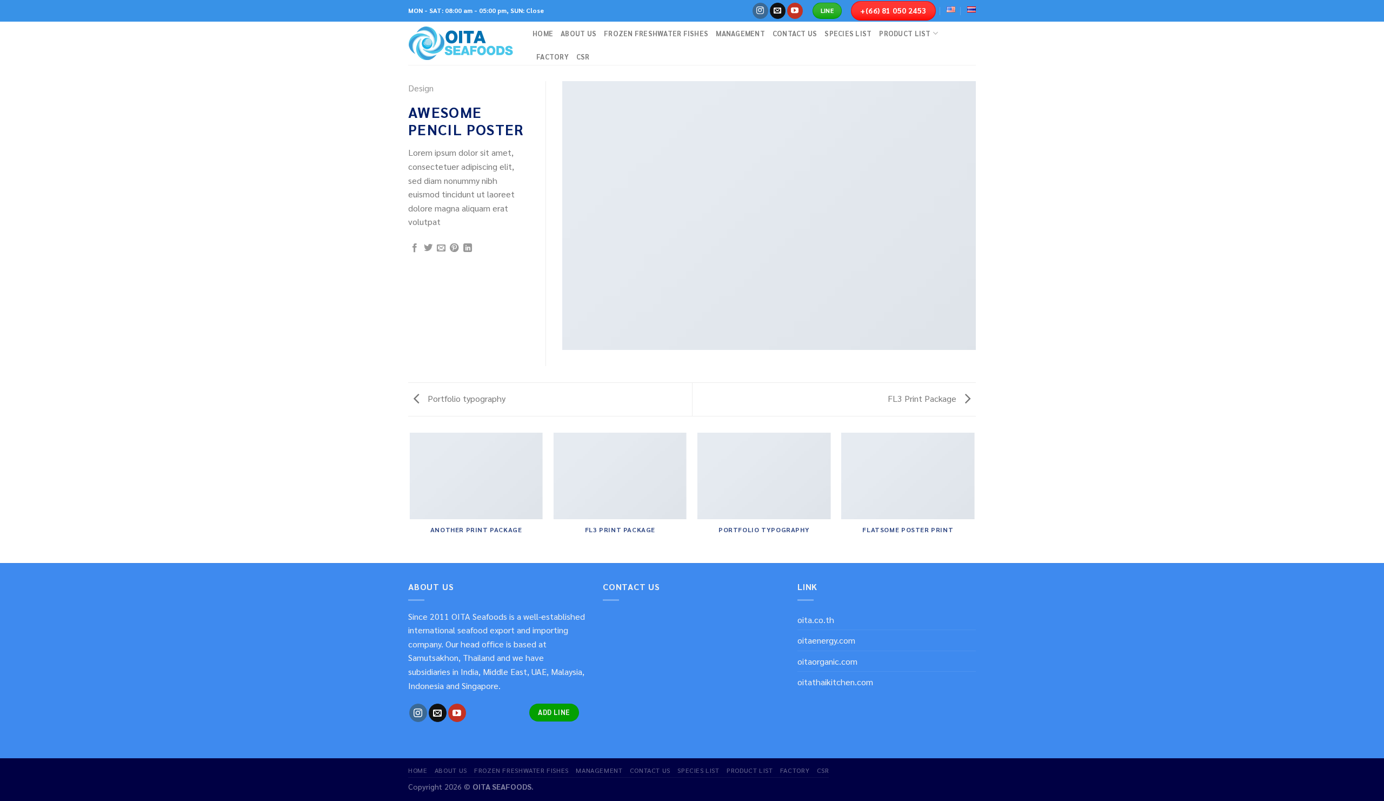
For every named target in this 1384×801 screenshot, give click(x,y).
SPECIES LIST (847, 33)
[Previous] (410, 497)
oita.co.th (815, 619)
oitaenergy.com (826, 640)
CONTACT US (795, 33)
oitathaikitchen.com (835, 681)
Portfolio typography (465, 398)
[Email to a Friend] (441, 248)
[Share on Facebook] (414, 248)
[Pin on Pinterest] (454, 248)
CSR (583, 56)
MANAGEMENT (740, 33)
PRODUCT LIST (904, 33)
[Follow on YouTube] (795, 11)
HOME (543, 33)
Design (421, 88)
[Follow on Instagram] (760, 11)
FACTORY (552, 56)
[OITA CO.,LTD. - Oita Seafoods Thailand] (462, 43)
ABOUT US (578, 33)
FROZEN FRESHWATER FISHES (656, 33)
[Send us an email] (778, 11)
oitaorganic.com (827, 661)
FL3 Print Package (923, 398)
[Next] (974, 497)
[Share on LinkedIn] (467, 248)
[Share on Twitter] (428, 248)
